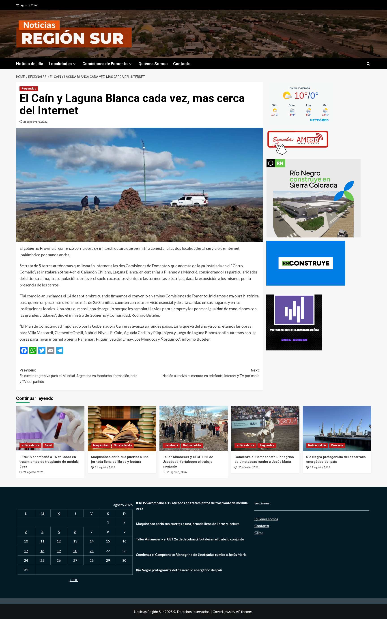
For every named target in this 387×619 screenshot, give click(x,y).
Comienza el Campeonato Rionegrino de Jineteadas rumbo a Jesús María (191, 555)
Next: (211, 373)
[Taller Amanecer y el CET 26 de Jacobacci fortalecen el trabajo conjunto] (193, 428)
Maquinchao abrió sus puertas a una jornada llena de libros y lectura (187, 524)
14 (92, 541)
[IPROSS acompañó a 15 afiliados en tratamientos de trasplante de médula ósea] (50, 428)
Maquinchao (101, 445)
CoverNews (222, 611)
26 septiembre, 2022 (35, 121)
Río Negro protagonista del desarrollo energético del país (179, 570)
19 (59, 551)
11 (42, 541)
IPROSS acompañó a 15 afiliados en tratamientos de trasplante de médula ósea (49, 461)
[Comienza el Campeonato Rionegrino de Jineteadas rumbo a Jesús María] (265, 428)
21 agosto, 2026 (33, 472)
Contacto (182, 63)
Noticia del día (29, 63)
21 (92, 551)
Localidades (60, 63)
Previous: (78, 376)
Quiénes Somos (153, 63)
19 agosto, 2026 (320, 467)
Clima (258, 532)
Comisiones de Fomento (105, 63)
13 (75, 541)
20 (75, 551)
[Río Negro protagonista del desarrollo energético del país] (337, 428)
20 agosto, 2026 (248, 467)
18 (42, 551)
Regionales (29, 88)
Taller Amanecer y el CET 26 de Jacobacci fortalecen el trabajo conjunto (188, 461)
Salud (48, 445)
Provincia (337, 445)
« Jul (74, 580)
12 (59, 541)
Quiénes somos (266, 519)
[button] (368, 64)
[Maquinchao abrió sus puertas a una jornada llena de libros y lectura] (122, 428)
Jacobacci (171, 445)
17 (26, 551)
